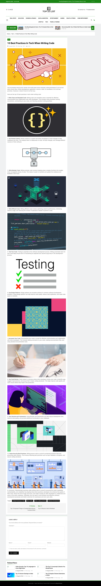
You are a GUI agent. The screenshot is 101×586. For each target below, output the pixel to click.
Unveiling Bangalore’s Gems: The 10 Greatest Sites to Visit (18, 27)
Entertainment (54, 18)
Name (10, 542)
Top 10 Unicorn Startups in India (24, 573)
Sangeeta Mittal (12, 46)
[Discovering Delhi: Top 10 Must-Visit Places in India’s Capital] (37, 28)
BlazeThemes (59, 583)
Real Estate (13, 18)
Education (21, 18)
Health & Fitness (70, 18)
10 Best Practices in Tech (19, 500)
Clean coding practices (40, 500)
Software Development (53, 500)
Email (29, 542)
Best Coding (30, 500)
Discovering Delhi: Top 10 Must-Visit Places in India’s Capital (72, 1)
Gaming (62, 18)
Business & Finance (31, 18)
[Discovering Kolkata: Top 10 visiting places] (75, 28)
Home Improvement (83, 18)
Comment (11, 525)
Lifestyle (40, 22)
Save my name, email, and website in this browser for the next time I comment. (28, 548)
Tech (46, 22)
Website (49, 542)
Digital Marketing (43, 18)
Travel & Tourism (54, 22)
